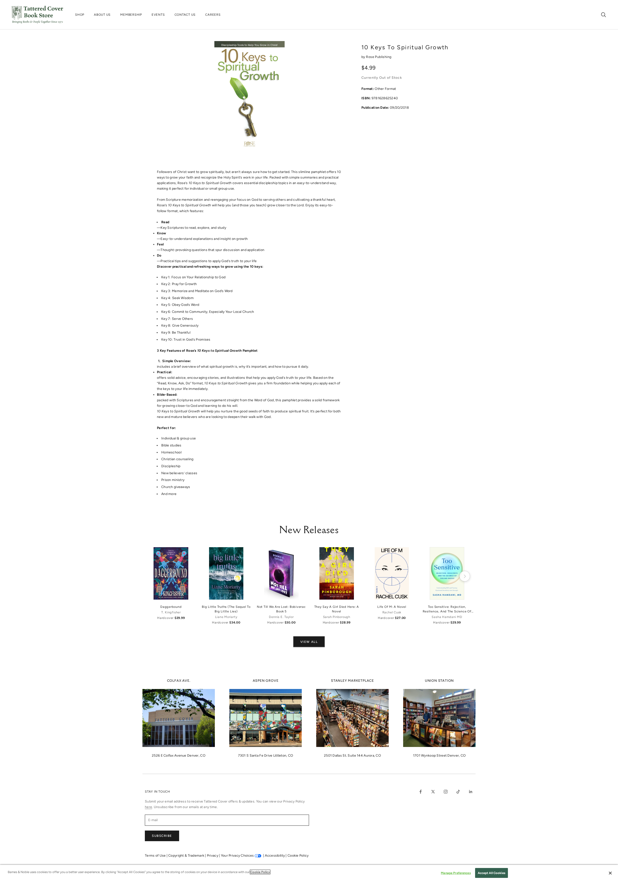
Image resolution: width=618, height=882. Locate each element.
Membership (131, 14)
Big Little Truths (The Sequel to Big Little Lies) (226, 609)
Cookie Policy (298, 855)
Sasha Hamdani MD (447, 617)
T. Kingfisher (171, 612)
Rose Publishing (378, 57)
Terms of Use (156, 855)
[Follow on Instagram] (445, 791)
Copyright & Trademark (186, 855)
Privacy (213, 855)
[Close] (610, 873)
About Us (102, 14)
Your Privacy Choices (237, 855)
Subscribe (162, 836)
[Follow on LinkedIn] (470, 791)
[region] (309, 873)
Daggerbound (171, 607)
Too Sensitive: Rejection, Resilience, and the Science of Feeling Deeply (447, 609)
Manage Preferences (456, 873)
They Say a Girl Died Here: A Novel (336, 609)
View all (309, 642)
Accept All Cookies (491, 873)
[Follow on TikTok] (458, 791)
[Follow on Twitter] (433, 791)
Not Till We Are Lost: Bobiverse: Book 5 (281, 609)
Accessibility (275, 855)
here (148, 807)
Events (158, 14)
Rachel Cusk (391, 612)
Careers (212, 14)
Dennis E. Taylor (281, 617)
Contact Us (185, 14)
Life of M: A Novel (391, 607)
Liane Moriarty (226, 617)
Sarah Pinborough (336, 617)
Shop (79, 14)
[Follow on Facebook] (420, 791)
